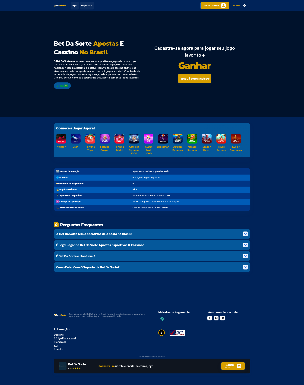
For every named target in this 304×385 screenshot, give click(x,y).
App (74, 5)
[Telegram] (222, 318)
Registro (58, 349)
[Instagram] (216, 318)
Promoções (60, 342)
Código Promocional (65, 338)
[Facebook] (209, 318)
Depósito (86, 5)
